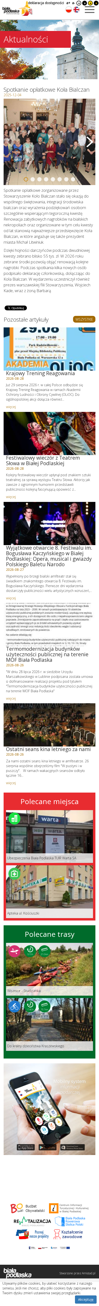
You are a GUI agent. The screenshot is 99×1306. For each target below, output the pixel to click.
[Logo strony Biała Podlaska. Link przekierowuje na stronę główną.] (17, 8)
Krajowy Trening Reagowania (40, 373)
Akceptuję (85, 1299)
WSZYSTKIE (84, 319)
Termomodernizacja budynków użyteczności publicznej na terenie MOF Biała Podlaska (47, 654)
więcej (11, 406)
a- (73, 2)
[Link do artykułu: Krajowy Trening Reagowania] (49, 349)
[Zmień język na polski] (68, 9)
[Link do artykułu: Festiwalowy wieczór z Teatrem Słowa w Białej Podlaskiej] (49, 433)
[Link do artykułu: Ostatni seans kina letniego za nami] (49, 724)
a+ (68, 2)
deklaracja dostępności (46, 2)
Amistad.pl (88, 1273)
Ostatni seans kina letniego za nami (48, 749)
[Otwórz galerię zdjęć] (49, 142)
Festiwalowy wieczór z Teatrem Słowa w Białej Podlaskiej (43, 460)
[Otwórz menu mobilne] (89, 9)
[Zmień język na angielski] (76, 9)
